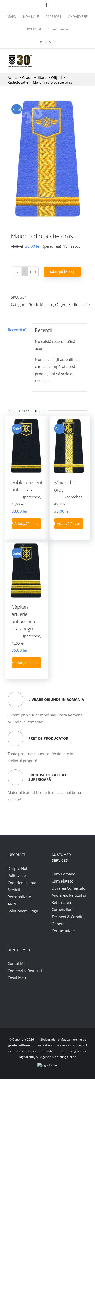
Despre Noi (17, 868)
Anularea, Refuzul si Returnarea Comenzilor (69, 902)
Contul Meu (18, 963)
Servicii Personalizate (19, 893)
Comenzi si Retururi (25, 970)
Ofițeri (60, 304)
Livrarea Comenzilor (69, 888)
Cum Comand (63, 873)
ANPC (12, 903)
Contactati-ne (63, 930)
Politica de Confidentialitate (22, 879)
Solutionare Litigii (23, 910)
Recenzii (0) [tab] (17, 329)
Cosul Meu (17, 977)
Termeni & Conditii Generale (68, 920)
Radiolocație (79, 304)
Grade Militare (40, 304)
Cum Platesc (62, 881)
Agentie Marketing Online (58, 1057)
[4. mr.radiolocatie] (47, 159)
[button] (18, 272)
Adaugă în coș (62, 271)
